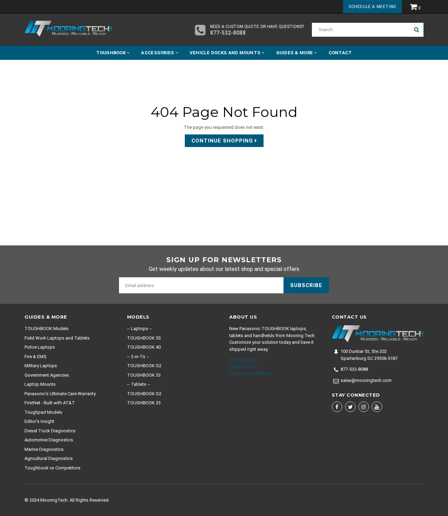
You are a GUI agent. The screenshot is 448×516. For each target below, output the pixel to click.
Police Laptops (39, 347)
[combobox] (361, 30)
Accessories (158, 52)
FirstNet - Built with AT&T (49, 402)
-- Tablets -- (138, 384)
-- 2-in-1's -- (138, 356)
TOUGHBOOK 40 (144, 347)
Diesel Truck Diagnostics (50, 430)
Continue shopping (223, 141)
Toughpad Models (43, 412)
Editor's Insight (39, 421)
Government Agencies (46, 375)
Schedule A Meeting (372, 6)
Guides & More (295, 52)
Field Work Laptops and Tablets (57, 338)
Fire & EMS (35, 356)
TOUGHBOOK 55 (144, 338)
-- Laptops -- (139, 328)
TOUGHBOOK (111, 52)
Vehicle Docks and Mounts (226, 52)
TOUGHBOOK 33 (144, 375)
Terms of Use (243, 366)
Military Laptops (40, 365)
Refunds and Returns (250, 373)
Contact (340, 52)
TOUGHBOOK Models (46, 328)
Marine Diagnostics (44, 449)
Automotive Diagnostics (48, 439)
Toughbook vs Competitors (52, 467)
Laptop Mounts (40, 384)
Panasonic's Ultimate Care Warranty (60, 393)
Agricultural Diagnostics (48, 458)
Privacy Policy (242, 359)
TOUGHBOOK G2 (144, 365)
